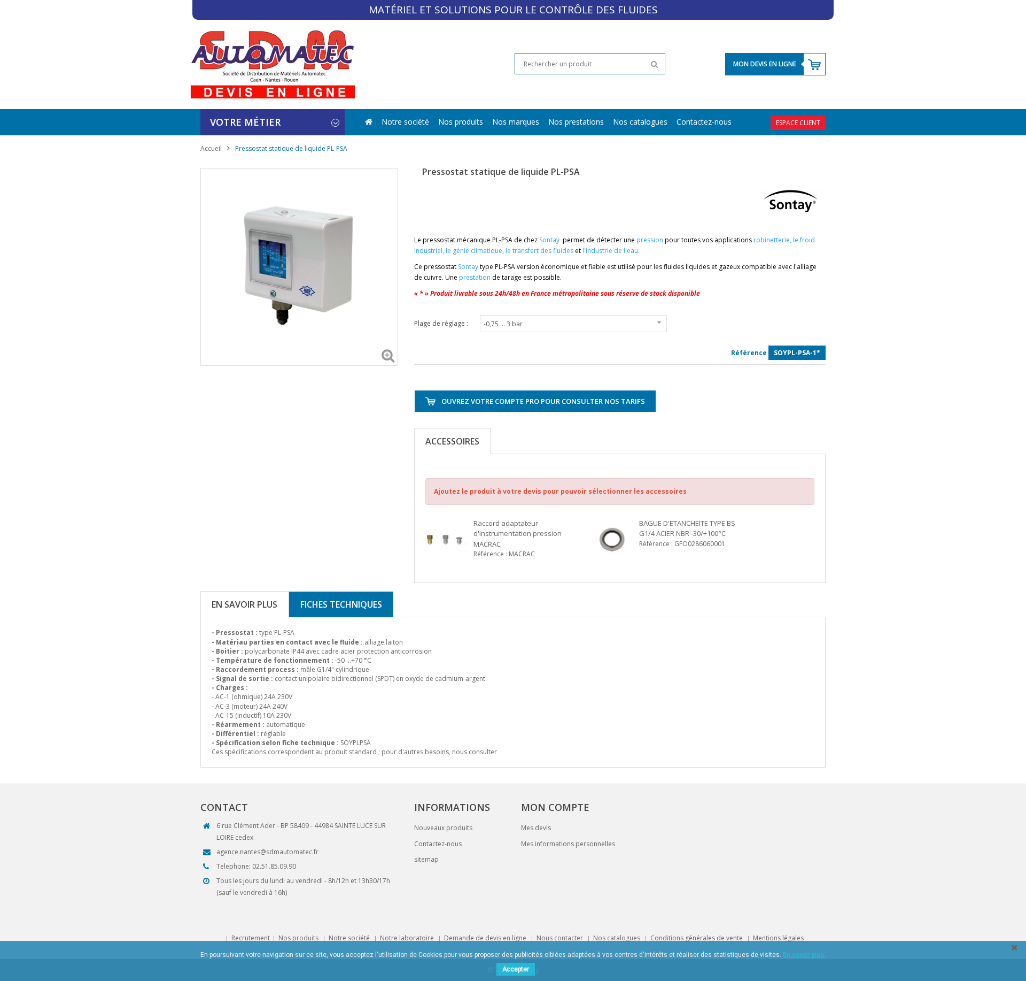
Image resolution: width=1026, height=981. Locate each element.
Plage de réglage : (442, 323)
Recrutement (250, 937)
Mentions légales (778, 937)
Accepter (515, 969)
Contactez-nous (704, 122)
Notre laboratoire (407, 937)
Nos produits (460, 122)
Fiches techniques (341, 604)
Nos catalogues (640, 122)
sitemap (426, 859)
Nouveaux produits (443, 827)
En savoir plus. (804, 955)
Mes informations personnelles (568, 843)
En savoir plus (244, 604)
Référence (749, 352)
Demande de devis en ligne (485, 937)
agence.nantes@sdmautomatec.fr (267, 851)
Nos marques (515, 122)
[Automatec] (272, 63)
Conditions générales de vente (696, 937)
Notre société (405, 122)
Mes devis (536, 827)
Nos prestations (576, 122)
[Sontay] (790, 200)
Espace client (798, 122)
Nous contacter (560, 937)
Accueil (211, 148)
